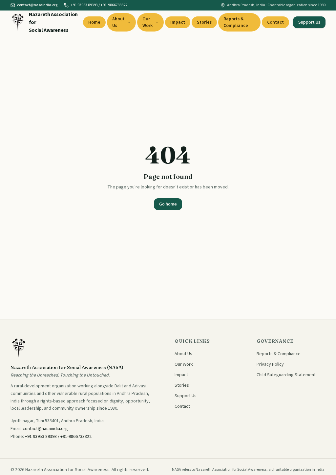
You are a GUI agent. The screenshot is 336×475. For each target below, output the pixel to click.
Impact (177, 22)
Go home (168, 204)
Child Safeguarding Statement (286, 375)
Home (94, 22)
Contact (275, 22)
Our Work (147, 22)
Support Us (309, 22)
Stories (204, 22)
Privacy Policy (270, 364)
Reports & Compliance (235, 22)
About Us (118, 22)
